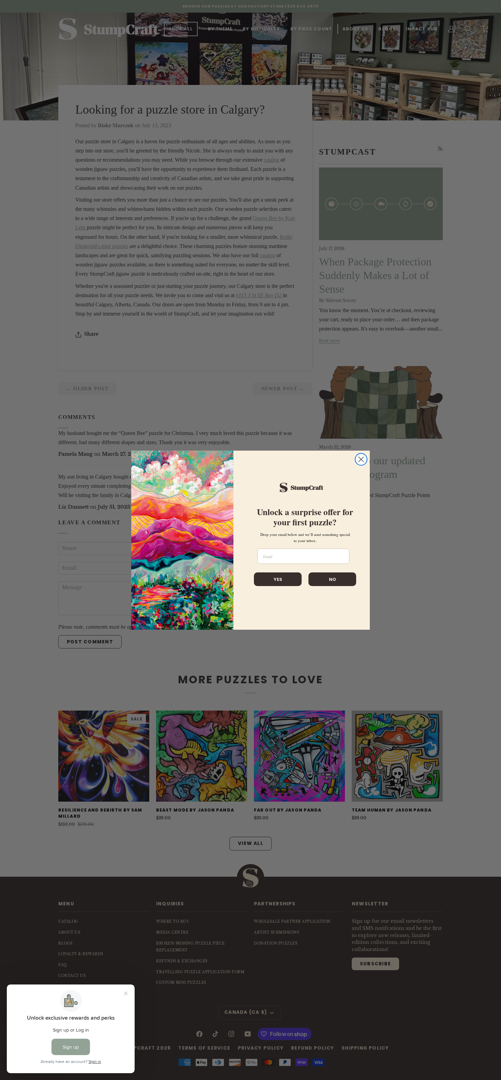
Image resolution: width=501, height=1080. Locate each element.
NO (332, 579)
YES (278, 579)
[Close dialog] (361, 459)
